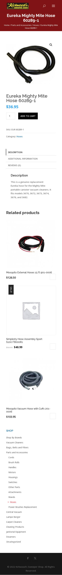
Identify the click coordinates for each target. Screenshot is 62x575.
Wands (11, 497)
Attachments (14, 492)
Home (6, 25)
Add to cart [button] (53, 277)
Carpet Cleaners (14, 521)
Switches (12, 482)
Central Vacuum (14, 512)
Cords (11, 457)
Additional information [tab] (23, 158)
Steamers (11, 536)
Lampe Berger (13, 516)
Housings (13, 477)
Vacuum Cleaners (14, 442)
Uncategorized (13, 541)
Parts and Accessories (21, 25)
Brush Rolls (13, 462)
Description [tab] (15, 152)
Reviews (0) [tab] (14, 165)
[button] (51, 45)
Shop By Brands (14, 437)
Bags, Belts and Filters (17, 447)
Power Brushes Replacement (22, 507)
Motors (12, 472)
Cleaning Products (15, 526)
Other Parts (14, 487)
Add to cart (28, 115)
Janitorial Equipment (16, 531)
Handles (12, 467)
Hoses (36, 25)
